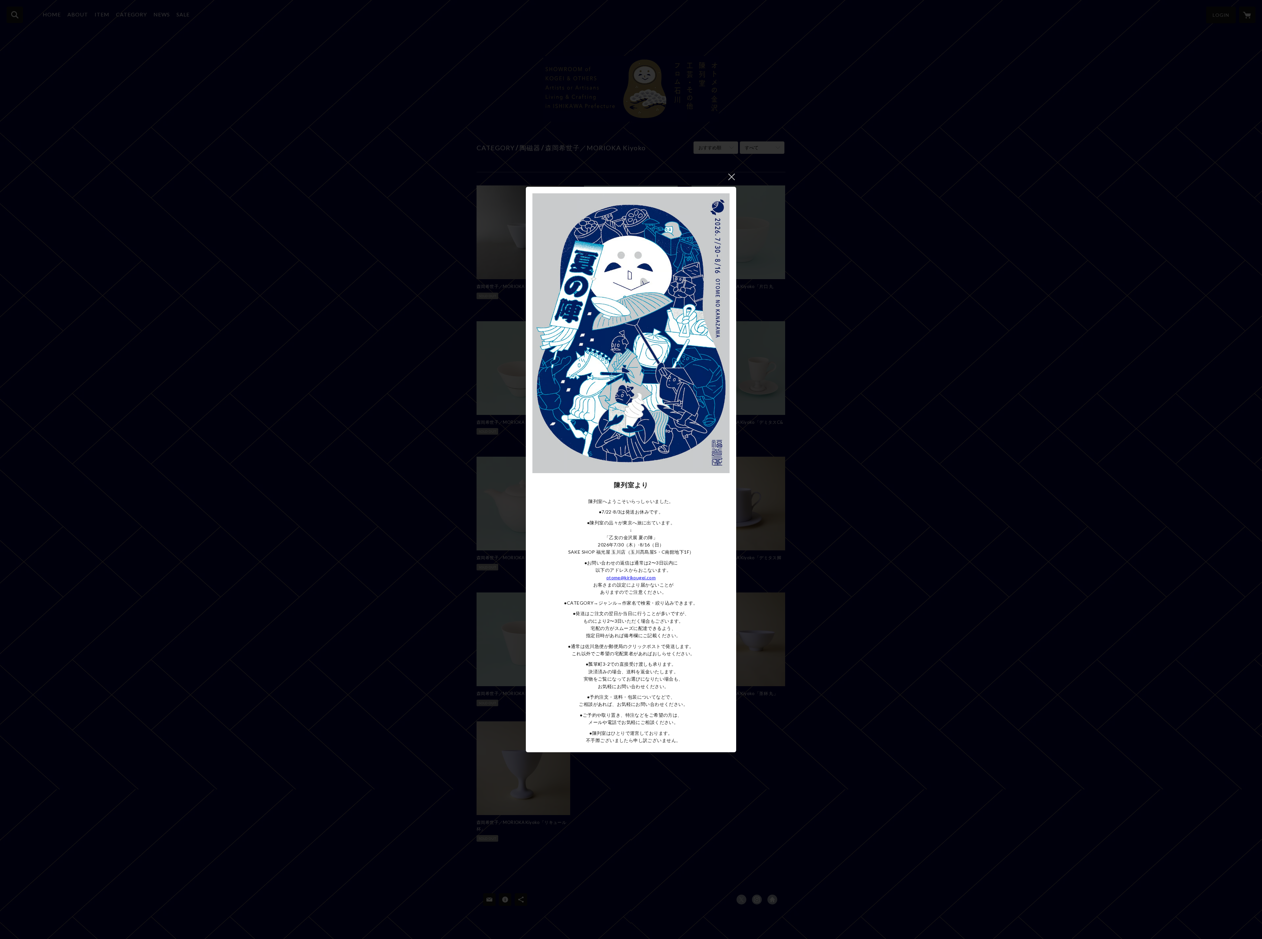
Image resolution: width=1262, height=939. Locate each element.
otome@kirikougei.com (631, 577)
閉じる (731, 177)
